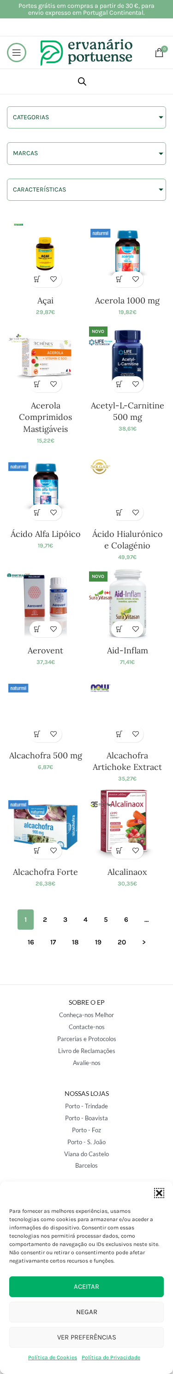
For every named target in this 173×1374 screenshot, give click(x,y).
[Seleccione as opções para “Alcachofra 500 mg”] (38, 734)
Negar (86, 1312)
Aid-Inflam (127, 650)
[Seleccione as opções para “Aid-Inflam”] (119, 629)
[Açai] (45, 253)
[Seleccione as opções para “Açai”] (38, 279)
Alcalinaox (127, 872)
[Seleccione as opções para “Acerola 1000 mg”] (119, 279)
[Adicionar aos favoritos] (54, 279)
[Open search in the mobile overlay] (82, 81)
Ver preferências (86, 1337)
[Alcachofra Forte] (45, 824)
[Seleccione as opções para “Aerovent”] (38, 629)
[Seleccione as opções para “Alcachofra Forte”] (38, 851)
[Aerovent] (45, 603)
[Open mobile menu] (16, 52)
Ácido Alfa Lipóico (46, 534)
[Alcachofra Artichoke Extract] (128, 708)
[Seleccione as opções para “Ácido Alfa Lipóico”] (38, 512)
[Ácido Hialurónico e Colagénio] (128, 486)
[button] (159, 1193)
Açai (45, 300)
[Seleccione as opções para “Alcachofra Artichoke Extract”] (119, 734)
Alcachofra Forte (45, 872)
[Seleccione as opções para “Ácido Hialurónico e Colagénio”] (119, 512)
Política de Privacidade (111, 1357)
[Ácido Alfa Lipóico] (45, 486)
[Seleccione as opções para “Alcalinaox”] (119, 851)
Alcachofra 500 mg (45, 755)
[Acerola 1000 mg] (128, 253)
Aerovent (45, 650)
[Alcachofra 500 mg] (45, 708)
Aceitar (86, 1286)
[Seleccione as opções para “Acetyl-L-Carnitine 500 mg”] (119, 384)
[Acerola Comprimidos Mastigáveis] (45, 358)
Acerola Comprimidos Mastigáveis (45, 417)
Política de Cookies (52, 1357)
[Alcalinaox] (128, 824)
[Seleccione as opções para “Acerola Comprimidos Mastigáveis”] (38, 384)
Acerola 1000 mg (127, 300)
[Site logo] (87, 52)
